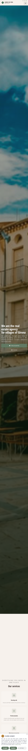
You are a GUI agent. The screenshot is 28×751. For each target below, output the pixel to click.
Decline (13, 748)
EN (26, 0)
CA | (23, 0)
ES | (25, 0)
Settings (22, 748)
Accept (5, 748)
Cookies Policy (17, 744)
